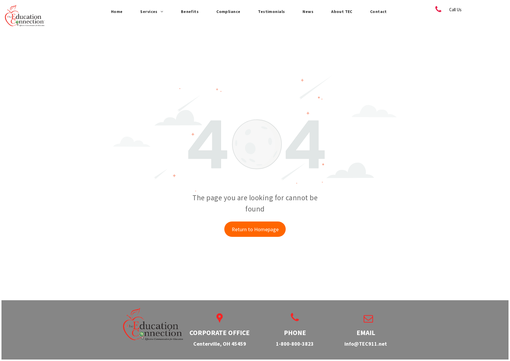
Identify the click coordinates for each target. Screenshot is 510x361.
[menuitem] (117, 11)
